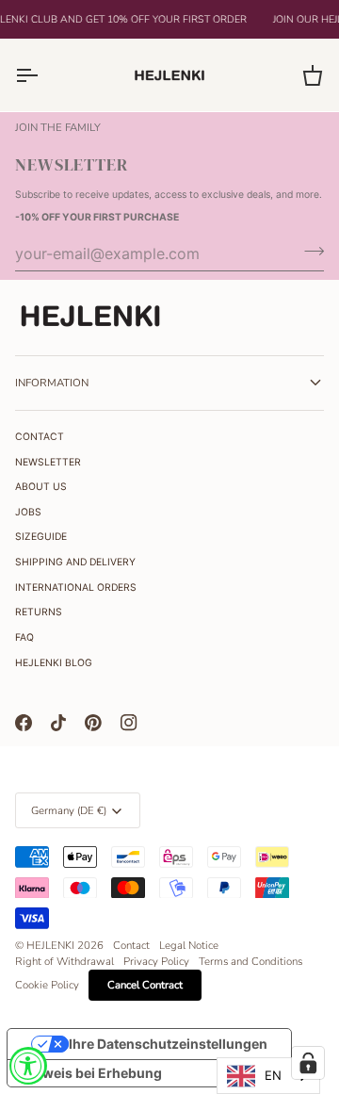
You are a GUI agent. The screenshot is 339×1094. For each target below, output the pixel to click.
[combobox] (268, 1075)
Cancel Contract (145, 984)
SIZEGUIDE (41, 537)
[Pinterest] (93, 722)
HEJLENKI (50, 945)
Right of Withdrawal (64, 961)
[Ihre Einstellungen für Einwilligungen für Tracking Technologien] (308, 1063)
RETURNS (38, 612)
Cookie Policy (47, 984)
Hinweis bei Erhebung (91, 1073)
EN (273, 1075)
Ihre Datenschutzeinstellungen (168, 1044)
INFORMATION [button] (52, 382)
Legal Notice (188, 945)
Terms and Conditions (250, 961)
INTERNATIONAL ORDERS (76, 587)
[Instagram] (129, 722)
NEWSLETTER (48, 462)
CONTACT (39, 437)
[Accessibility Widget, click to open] (28, 1066)
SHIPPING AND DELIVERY (75, 562)
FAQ (24, 637)
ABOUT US (41, 487)
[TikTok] (58, 722)
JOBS (28, 512)
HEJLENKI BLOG (53, 663)
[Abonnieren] (308, 252)
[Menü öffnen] (43, 75)
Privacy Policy (156, 961)
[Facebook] (23, 722)
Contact (131, 945)
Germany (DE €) (68, 810)
